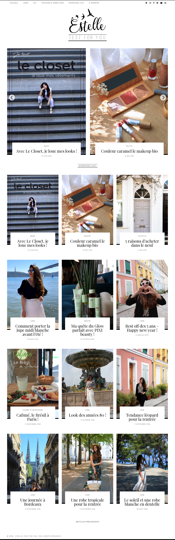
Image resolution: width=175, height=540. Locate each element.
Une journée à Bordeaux (32, 502)
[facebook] (154, 2)
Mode (32, 236)
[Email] (161, 2)
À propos (94, 3)
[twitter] (146, 2)
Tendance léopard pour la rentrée (142, 417)
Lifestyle (142, 236)
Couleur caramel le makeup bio (87, 243)
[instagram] (150, 2)
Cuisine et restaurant (33, 410)
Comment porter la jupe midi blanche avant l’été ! (129, 153)
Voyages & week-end (53, 3)
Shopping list (76, 3)
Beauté (87, 236)
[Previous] (12, 98)
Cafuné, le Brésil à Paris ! (32, 417)
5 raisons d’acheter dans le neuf (46, 151)
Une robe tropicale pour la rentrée (87, 502)
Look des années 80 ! (87, 415)
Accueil (14, 3)
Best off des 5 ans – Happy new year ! (142, 328)
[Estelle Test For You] (87, 20)
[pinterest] (157, 2)
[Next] (163, 98)
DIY (35, 3)
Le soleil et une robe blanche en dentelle (142, 502)
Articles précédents (87, 522)
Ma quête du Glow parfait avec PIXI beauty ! (87, 330)
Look (25, 3)
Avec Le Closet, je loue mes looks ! (32, 243)
